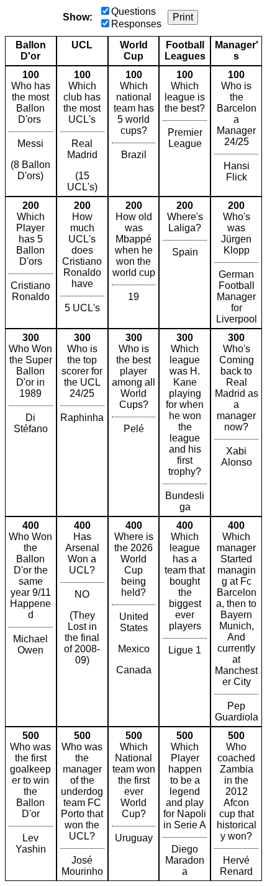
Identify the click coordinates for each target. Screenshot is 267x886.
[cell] (31, 131)
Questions (133, 11)
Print (183, 17)
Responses (136, 24)
